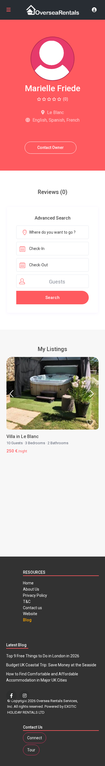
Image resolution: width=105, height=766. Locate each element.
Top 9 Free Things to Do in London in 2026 (42, 656)
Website (30, 613)
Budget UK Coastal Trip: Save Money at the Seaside (51, 665)
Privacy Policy (35, 595)
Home (28, 583)
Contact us (32, 608)
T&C (27, 601)
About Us (31, 589)
